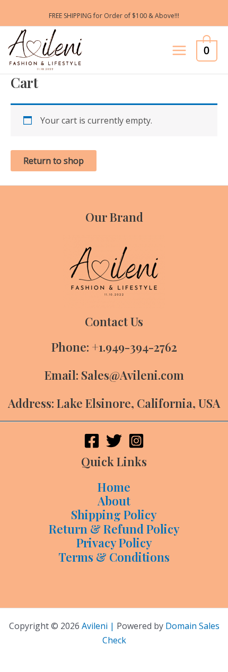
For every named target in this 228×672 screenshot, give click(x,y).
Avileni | (98, 626)
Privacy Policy (114, 543)
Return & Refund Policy (114, 529)
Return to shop (53, 161)
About (114, 501)
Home (114, 487)
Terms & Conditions (114, 557)
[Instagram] (136, 441)
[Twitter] (114, 441)
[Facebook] (92, 441)
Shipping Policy (114, 514)
